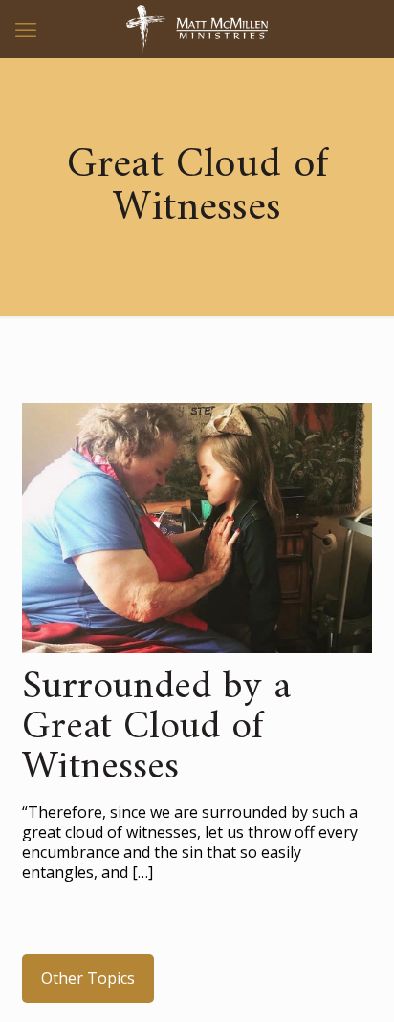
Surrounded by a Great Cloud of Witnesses (156, 727)
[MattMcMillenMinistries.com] (197, 29)
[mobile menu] (26, 28)
